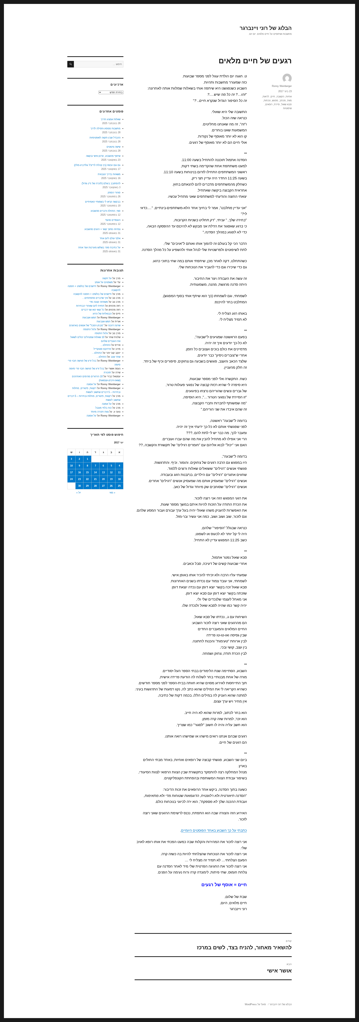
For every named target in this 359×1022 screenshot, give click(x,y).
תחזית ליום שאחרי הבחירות (90, 305)
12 (111, 472)
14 (95, 472)
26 (111, 485)
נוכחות (267, 100)
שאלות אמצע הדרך (110, 119)
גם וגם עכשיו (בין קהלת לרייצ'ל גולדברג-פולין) (97, 165)
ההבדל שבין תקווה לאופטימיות (105, 137)
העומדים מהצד (112, 220)
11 (119, 472)
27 (103, 485)
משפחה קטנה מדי (98, 301)
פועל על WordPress (255, 1004)
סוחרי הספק (114, 192)
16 (79, 472)
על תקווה (107, 278)
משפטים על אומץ (104, 282)
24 (71, 479)
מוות (289, 100)
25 (119, 485)
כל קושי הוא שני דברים (92, 309)
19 (111, 479)
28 (95, 485)
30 (79, 485)
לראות (266, 96)
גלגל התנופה (89, 329)
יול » (78, 492)
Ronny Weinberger (282, 86)
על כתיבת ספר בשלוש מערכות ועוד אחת (99, 247)
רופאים (268, 104)
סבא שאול (286, 104)
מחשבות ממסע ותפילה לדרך (105, 128)
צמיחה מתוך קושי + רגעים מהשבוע (102, 229)
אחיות (289, 96)
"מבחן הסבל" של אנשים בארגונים (86, 325)
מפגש (275, 100)
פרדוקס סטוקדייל (102, 349)
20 (103, 479)
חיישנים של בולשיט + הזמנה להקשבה (92, 294)
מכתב (283, 100)
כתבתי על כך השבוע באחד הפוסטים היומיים (214, 830)
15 (87, 472)
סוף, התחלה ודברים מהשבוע (105, 210)
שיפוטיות (287, 108)
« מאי (112, 492)
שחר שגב (115, 356)
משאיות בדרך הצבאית (109, 174)
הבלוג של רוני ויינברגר (266, 28)
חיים (273, 96)
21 (95, 479)
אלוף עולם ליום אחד (110, 238)
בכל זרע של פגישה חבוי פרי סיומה (86, 368)
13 (103, 472)
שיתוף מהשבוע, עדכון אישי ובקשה (103, 156)
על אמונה (91, 384)
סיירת (277, 104)
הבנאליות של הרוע (102, 313)
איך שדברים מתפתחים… (95, 298)
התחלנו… (105, 345)
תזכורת (107, 372)
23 (79, 479)
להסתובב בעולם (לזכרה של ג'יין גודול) (101, 183)
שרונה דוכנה (114, 325)
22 (87, 479)
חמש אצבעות (89, 317)
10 (71, 465)
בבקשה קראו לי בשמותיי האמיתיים (102, 201)
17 (71, 472)
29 (87, 485)
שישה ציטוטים (113, 146)
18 (119, 479)
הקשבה (280, 96)
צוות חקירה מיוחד (100, 411)
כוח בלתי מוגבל (103, 407)
